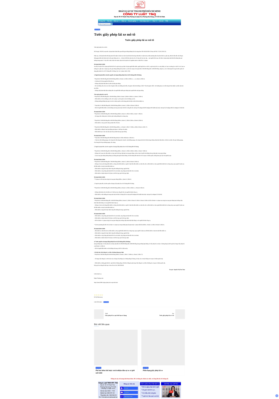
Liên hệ (161, 21)
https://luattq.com (98, 278)
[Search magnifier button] (111, 24)
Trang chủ (102, 21)
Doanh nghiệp (132, 21)
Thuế (154, 21)
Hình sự (124, 21)
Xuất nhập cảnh (144, 21)
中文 (167, 21)
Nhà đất (109, 21)
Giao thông (106, 302)
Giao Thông (97, 29)
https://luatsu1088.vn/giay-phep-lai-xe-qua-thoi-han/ (106, 282)
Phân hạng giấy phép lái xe (153, 370)
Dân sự (116, 21)
